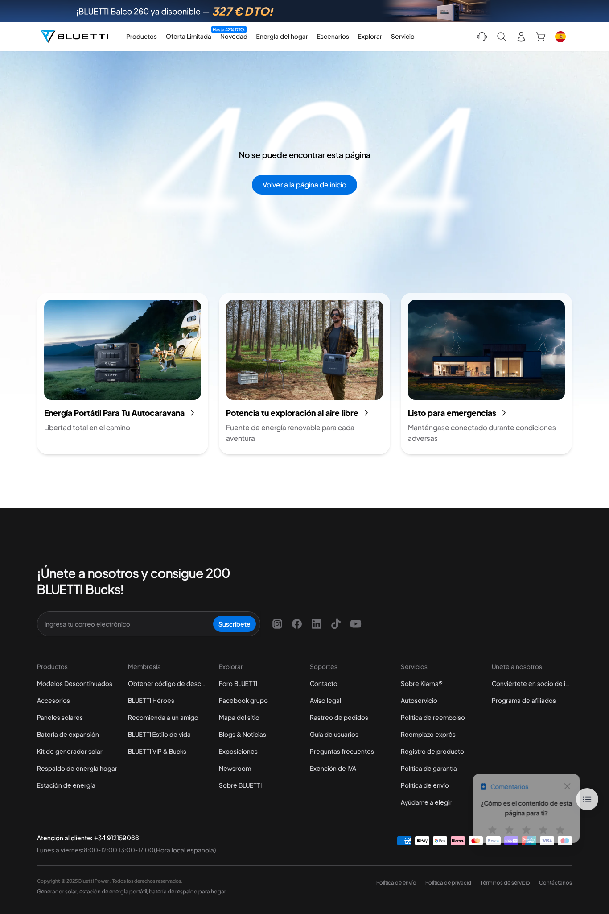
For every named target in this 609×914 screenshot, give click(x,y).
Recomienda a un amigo (163, 717)
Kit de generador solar (70, 751)
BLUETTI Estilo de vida (159, 734)
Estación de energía (66, 785)
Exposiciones (238, 751)
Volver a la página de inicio (304, 184)
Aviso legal (325, 700)
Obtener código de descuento (168, 683)
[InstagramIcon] (277, 624)
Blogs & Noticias (242, 734)
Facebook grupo (243, 700)
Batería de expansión (68, 734)
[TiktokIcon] (336, 624)
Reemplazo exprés (428, 734)
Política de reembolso (433, 717)
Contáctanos (555, 882)
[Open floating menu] (587, 799)
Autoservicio (419, 700)
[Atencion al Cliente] (482, 37)
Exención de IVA (333, 768)
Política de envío (425, 785)
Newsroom (235, 768)
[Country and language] (560, 37)
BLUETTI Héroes (151, 700)
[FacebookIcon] (297, 624)
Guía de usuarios (334, 734)
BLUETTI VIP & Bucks (157, 751)
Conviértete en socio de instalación (532, 683)
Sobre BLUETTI (240, 785)
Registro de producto (432, 751)
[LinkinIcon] (316, 624)
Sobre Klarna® (422, 683)
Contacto (323, 683)
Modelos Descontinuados (74, 683)
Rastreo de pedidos (339, 717)
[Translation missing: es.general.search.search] (502, 37)
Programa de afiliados (524, 700)
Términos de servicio (505, 882)
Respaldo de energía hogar (77, 768)
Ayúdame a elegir (426, 802)
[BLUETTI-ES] (74, 36)
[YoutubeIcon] (356, 624)
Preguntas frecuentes (342, 751)
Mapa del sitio (239, 717)
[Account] (521, 37)
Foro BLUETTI (238, 683)
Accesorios (53, 700)
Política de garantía (429, 768)
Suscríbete (234, 624)
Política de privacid (448, 882)
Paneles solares (60, 717)
